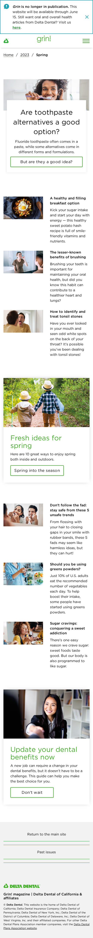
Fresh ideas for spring (36, 442)
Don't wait (32, 792)
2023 (24, 55)
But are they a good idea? (46, 161)
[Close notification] (87, 17)
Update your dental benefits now (43, 753)
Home (8, 55)
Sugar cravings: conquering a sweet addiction (67, 628)
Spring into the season (37, 470)
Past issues (46, 852)
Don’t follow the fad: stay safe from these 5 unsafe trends (69, 510)
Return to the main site (46, 834)
